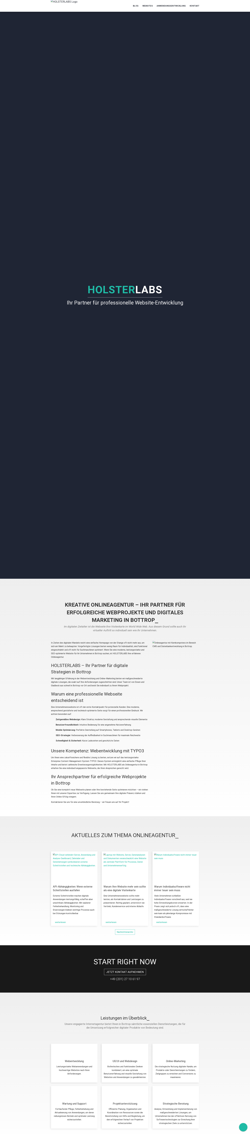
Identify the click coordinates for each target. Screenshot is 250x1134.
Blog (136, 6)
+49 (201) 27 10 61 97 (125, 979)
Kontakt (194, 6)
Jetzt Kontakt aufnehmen (125, 972)
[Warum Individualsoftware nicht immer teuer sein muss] (175, 867)
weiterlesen (60, 922)
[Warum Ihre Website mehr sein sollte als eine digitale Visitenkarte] (125, 867)
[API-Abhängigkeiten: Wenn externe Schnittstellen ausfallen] (74, 867)
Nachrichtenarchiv (125, 932)
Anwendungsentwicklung (171, 6)
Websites (147, 6)
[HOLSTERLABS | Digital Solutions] (64, 6)
